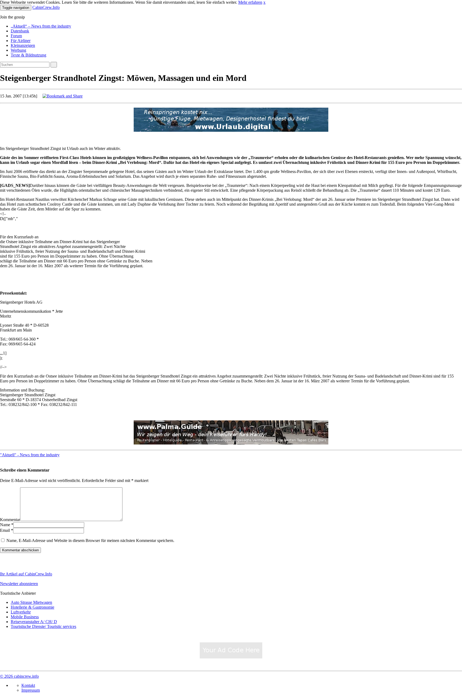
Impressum (30, 690)
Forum (16, 35)
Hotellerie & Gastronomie (32, 607)
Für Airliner (20, 40)
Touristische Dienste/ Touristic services (43, 626)
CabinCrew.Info (46, 7)
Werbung (18, 50)
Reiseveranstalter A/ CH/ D (34, 621)
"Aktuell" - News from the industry (30, 455)
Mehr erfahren (250, 2)
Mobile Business (25, 617)
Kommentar (10, 519)
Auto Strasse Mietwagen (31, 602)
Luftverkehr (21, 612)
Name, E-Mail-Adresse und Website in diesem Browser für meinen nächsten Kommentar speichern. (90, 540)
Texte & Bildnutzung (28, 55)
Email (5, 530)
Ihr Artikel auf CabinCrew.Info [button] (26, 574)
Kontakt (28, 685)
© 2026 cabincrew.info (19, 676)
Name (5, 524)
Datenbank (20, 31)
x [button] (264, 2)
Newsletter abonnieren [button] (19, 583)
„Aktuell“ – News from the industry (41, 26)
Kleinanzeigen (23, 45)
